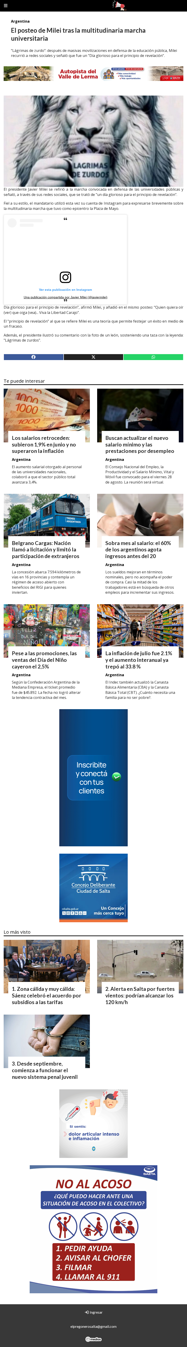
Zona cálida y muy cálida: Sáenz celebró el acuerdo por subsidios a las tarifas (46, 995)
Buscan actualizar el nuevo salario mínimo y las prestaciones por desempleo (139, 444)
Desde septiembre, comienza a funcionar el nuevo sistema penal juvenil (45, 1070)
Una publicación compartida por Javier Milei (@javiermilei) (65, 297)
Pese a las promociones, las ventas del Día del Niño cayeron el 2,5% (44, 660)
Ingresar (96, 1312)
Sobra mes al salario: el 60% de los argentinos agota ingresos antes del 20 (138, 549)
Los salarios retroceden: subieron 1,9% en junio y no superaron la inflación (44, 444)
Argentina (20, 21)
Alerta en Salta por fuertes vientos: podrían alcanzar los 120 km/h (140, 995)
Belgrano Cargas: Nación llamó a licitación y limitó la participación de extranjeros (45, 549)
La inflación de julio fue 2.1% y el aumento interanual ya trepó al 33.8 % (138, 660)
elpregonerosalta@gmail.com (93, 1326)
